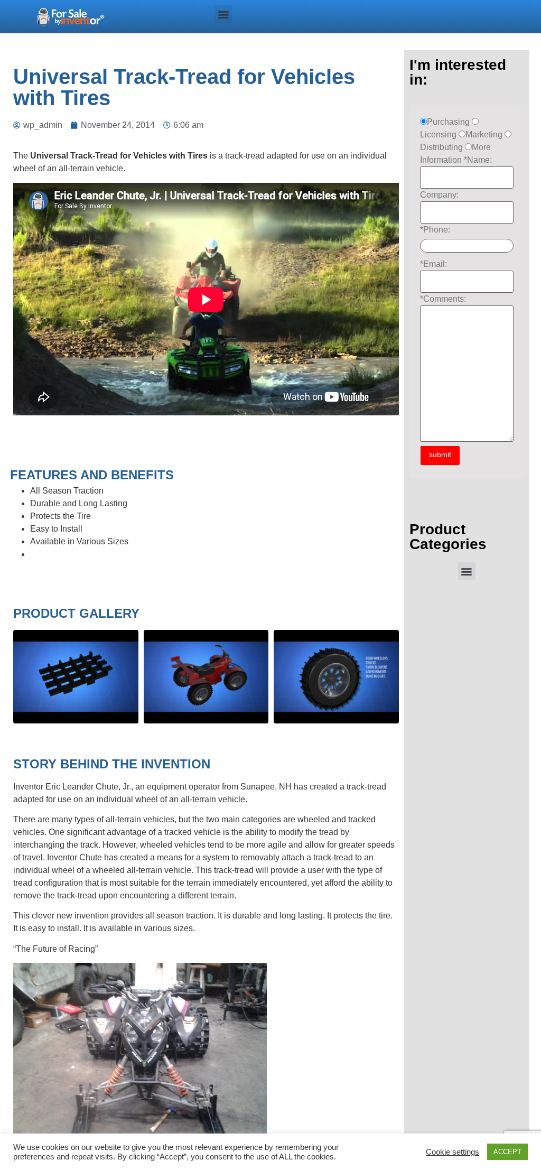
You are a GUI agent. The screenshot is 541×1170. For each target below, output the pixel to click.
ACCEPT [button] (507, 1152)
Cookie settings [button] (452, 1152)
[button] (223, 14)
